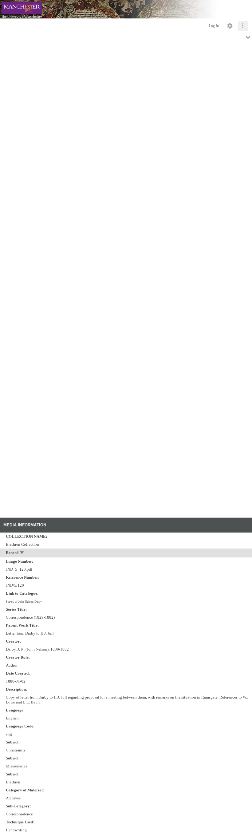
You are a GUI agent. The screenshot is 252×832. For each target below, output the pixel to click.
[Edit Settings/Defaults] (229, 25)
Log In (214, 26)
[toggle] (22, 553)
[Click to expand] (243, 26)
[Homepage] (126, 9)
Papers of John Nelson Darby (24, 601)
